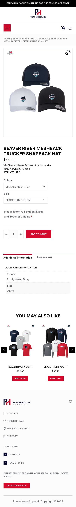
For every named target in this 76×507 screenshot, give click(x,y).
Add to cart (39, 234)
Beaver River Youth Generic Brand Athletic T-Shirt (20, 367)
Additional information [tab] (17, 257)
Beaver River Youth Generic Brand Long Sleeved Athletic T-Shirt (56, 367)
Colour (8, 180)
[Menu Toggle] (7, 27)
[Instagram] (70, 402)
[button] (67, 54)
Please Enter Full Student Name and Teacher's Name (23, 214)
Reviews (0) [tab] (44, 257)
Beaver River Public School (31, 38)
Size (6, 193)
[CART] (63, 28)
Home (7, 38)
